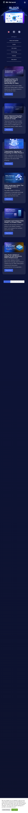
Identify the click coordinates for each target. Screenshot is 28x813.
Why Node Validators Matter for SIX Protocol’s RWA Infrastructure (13, 256)
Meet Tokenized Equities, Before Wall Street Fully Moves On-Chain (13, 117)
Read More (9, 94)
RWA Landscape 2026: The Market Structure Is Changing (13, 187)
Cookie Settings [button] (6, 809)
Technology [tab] (14, 51)
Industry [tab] (14, 55)
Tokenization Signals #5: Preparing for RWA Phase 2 (13, 152)
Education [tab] (14, 59)
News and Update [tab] (14, 40)
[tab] (8, 32)
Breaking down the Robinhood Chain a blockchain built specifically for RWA (11, 81)
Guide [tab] (14, 44)
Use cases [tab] (14, 48)
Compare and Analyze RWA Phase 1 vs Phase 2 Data (14, 221)
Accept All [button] (14, 809)
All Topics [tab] (14, 36)
